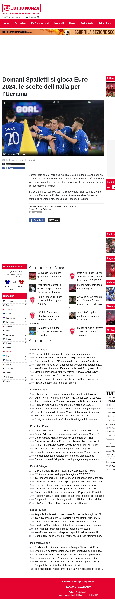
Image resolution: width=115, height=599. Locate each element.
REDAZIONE (70, 587)
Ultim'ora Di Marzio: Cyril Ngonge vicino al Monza (61, 503)
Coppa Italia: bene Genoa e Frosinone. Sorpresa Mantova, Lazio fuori (71, 536)
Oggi (109, 187)
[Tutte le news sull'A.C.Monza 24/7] (21, 9)
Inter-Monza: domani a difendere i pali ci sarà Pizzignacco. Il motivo (49, 288)
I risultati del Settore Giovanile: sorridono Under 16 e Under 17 (68, 521)
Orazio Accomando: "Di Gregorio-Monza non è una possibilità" (68, 554)
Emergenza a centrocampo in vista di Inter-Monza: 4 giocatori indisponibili (74, 379)
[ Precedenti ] (14, 289)
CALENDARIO (84, 587)
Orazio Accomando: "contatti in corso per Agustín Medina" (65, 357)
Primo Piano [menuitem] (105, 23)
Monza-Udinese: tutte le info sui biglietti (55, 382)
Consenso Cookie (70, 582)
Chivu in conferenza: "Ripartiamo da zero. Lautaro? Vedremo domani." (72, 361)
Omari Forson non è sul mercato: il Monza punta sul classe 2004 (69, 397)
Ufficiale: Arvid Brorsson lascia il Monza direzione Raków (65, 470)
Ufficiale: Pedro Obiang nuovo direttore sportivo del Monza (66, 394)
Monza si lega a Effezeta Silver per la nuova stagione (90, 331)
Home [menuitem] (5, 23)
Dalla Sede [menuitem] (87, 23)
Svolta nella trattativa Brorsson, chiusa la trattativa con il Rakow (68, 551)
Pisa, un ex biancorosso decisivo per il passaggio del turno (66, 485)
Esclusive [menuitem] (20, 23)
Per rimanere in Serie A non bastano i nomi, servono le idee (66, 558)
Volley (110, 282)
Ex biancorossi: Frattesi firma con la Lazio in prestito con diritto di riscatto (73, 569)
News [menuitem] (72, 23)
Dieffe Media (81, 592)
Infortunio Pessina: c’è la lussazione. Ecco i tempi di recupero (67, 518)
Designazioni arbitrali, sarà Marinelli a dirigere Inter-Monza (49, 331)
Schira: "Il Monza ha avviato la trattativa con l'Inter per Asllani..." (68, 445)
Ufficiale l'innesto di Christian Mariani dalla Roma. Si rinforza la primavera (74, 412)
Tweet (55, 220)
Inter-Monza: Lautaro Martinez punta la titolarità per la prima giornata (71, 561)
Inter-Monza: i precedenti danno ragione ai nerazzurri (63, 528)
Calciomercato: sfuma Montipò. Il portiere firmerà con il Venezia (68, 488)
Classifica (8, 296)
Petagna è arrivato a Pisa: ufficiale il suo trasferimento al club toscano (71, 430)
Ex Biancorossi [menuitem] (40, 23)
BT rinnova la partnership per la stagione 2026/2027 (62, 474)
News (39, 206)
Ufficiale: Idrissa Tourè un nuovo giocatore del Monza (63, 375)
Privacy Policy (87, 582)
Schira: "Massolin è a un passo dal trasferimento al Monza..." (67, 434)
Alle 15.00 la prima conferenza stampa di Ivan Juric (88, 316)
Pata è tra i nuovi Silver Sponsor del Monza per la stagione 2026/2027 (89, 276)
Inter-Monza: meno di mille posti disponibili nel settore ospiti (66, 532)
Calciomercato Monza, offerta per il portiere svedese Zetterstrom (68, 481)
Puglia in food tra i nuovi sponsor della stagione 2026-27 (50, 300)
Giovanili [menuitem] (59, 23)
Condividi (38, 220)
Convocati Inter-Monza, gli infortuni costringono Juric (49, 276)
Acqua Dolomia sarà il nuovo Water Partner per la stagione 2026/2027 (72, 514)
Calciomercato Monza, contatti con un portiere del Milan (64, 438)
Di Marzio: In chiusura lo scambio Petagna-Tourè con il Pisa (66, 547)
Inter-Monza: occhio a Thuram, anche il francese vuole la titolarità (69, 478)
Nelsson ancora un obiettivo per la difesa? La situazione (64, 455)
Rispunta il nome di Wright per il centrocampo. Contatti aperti (67, 452)
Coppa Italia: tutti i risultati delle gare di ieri (57, 565)
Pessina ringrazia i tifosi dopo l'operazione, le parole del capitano (69, 496)
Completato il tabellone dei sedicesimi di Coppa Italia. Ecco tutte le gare (73, 492)
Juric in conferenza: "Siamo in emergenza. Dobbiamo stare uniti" (69, 401)
